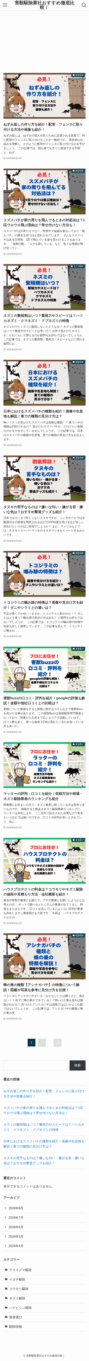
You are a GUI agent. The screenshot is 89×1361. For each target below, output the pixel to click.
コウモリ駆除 (19, 1289)
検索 (77, 1065)
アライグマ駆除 (20, 1270)
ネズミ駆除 (17, 1298)
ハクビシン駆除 (20, 1308)
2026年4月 (16, 1246)
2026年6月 (16, 1227)
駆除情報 (15, 1326)
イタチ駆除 (17, 1279)
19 (57, 1042)
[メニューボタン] (5, 5)
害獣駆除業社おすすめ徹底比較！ (45, 5)
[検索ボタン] (84, 5)
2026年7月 (16, 1217)
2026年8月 (16, 1208)
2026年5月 (16, 1236)
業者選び (15, 1317)
